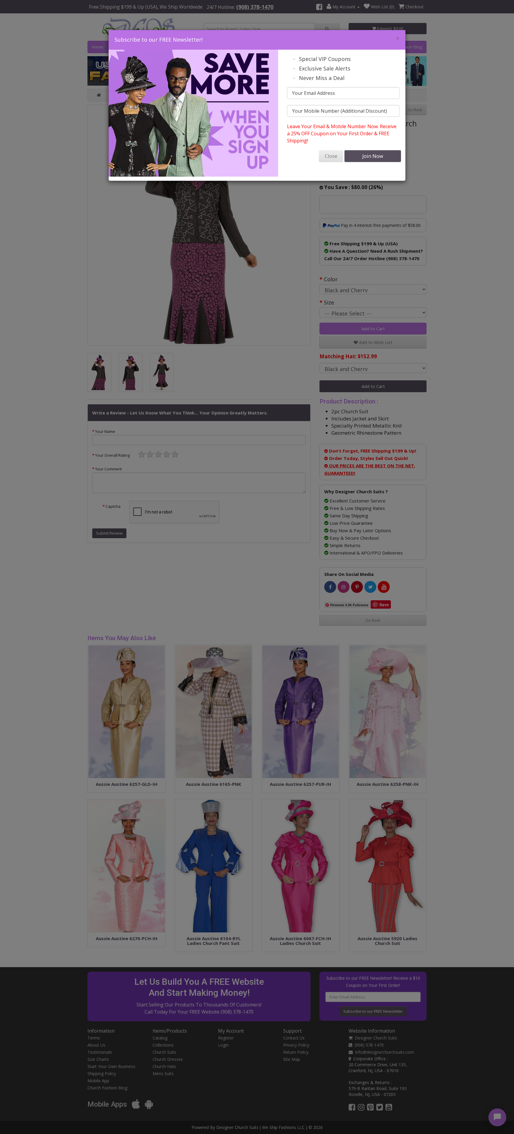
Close (331, 156)
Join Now (372, 156)
